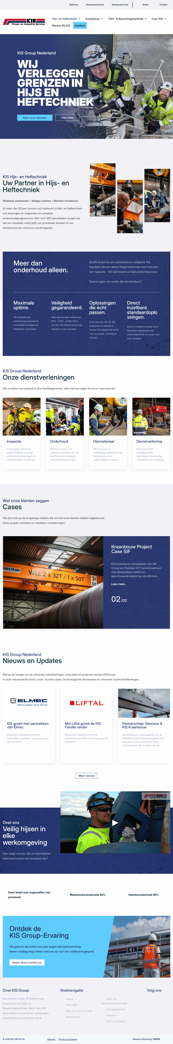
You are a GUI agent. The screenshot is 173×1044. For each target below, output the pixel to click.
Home (69, 999)
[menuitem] (143, 5)
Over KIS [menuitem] (157, 18)
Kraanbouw (73, 1016)
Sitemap (51, 1039)
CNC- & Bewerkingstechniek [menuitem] (125, 18)
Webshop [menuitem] (73, 4)
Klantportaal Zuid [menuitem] (120, 4)
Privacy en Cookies (68, 1039)
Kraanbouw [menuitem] (92, 18)
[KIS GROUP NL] (24, 21)
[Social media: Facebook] (151, 1001)
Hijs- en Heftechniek (79, 1011)
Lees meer (67, 117)
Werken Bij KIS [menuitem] (61, 25)
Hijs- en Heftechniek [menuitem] (64, 18)
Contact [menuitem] (80, 25)
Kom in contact (116, 1021)
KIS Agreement (115, 1009)
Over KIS (71, 1005)
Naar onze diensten (35, 117)
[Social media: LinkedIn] (161, 1001)
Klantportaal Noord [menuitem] (95, 4)
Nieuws (111, 1015)
